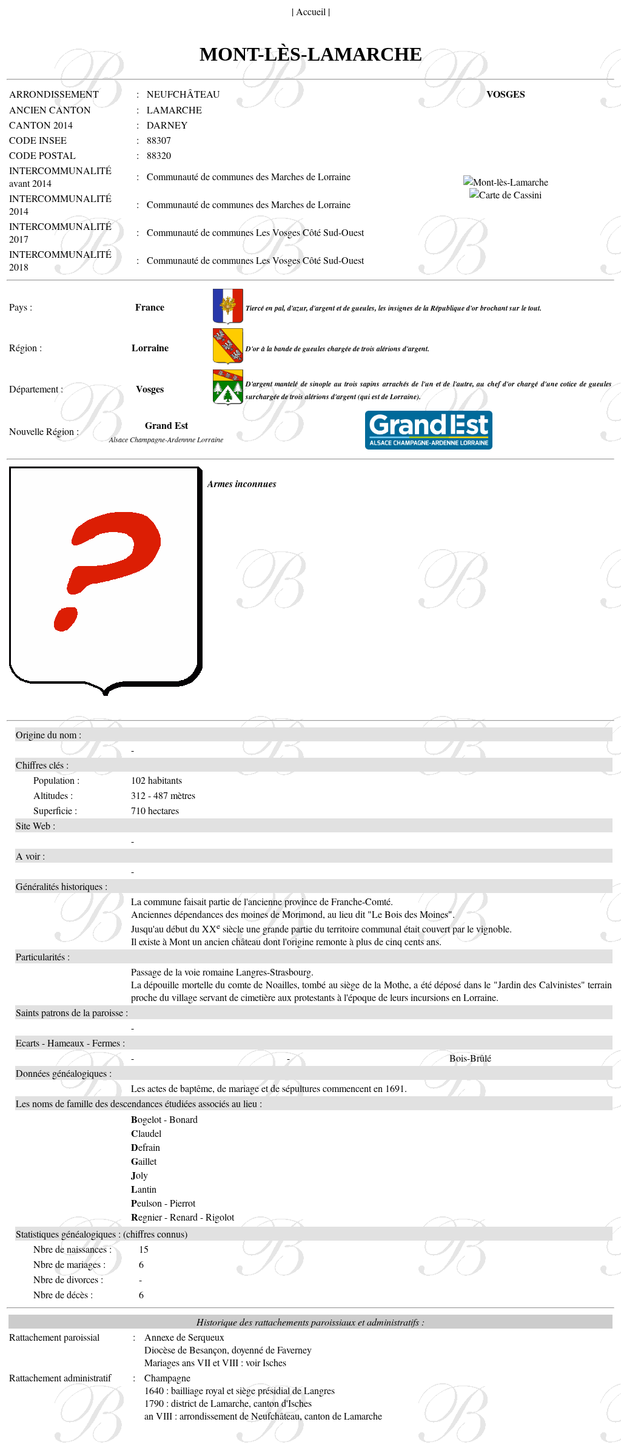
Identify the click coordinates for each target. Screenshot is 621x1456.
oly (139, 1174)
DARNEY (167, 124)
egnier (146, 1216)
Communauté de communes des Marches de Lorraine (249, 176)
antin (143, 1188)
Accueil (311, 11)
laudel (146, 1133)
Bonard (183, 1119)
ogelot (146, 1119)
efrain (145, 1147)
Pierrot (182, 1202)
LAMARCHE (174, 109)
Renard (184, 1216)
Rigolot (220, 1216)
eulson (146, 1202)
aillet (143, 1160)
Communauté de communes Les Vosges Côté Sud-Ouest (255, 232)
